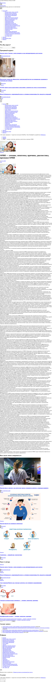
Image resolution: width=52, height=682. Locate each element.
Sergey (2, 85)
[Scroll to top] (2, 680)
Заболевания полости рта (10, 23)
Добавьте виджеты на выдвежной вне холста (23, 672)
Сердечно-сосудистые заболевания (12, 33)
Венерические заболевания (11, 14)
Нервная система (8, 29)
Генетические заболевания (11, 15)
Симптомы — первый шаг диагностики (11, 555)
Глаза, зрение (8, 16)
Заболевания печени (9, 22)
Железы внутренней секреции (11, 17)
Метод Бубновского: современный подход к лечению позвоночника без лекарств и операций (25, 94)
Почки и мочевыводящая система (12, 32)
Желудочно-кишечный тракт (11, 18)
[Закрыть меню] (1, 670)
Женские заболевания (9, 20)
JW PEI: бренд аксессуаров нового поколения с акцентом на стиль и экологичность (23, 87)
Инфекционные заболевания (11, 24)
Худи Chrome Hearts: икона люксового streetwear (13, 632)
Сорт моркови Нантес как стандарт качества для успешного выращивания (21, 582)
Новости (4, 39)
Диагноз (4, 37)
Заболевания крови (9, 21)
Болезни (4, 10)
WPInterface (43, 134)
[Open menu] (1, 8)
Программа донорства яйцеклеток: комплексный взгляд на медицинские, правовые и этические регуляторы (26, 627)
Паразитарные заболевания (11, 31)
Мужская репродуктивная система (12, 25)
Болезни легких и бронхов (10, 13)
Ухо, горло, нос (8, 36)
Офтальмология (6, 660)
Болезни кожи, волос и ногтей (11, 12)
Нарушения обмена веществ (11, 28)
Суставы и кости (8, 34)
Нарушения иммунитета (10, 26)
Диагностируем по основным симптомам (11, 523)
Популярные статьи (7, 38)
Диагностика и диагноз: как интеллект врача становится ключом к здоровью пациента (24, 488)
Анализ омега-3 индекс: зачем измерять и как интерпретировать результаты (21, 53)
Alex (2, 57)
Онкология (7, 30)
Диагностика (3, 2)
